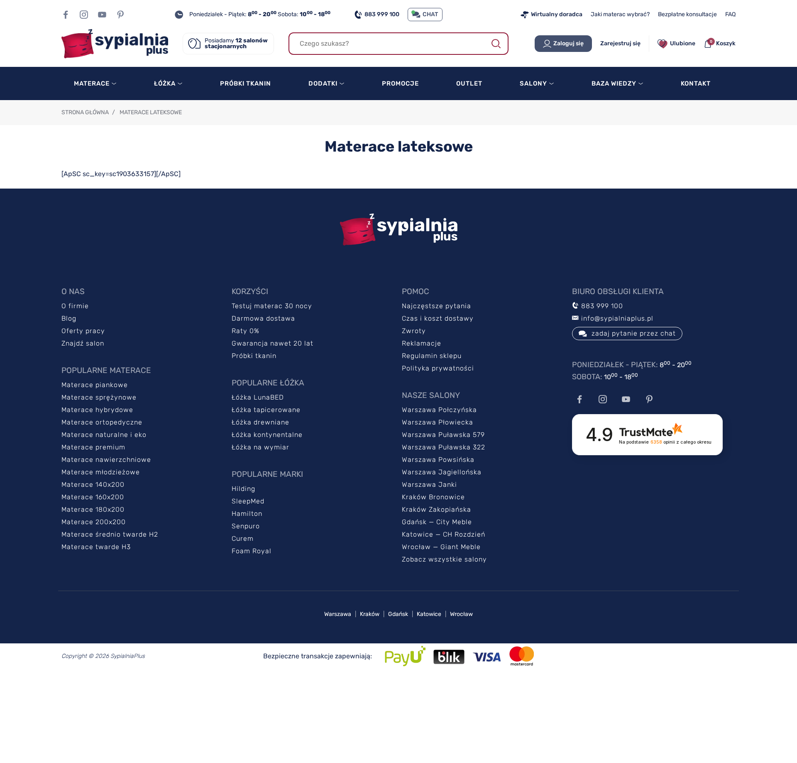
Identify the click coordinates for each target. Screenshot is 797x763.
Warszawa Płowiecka (437, 422)
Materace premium (93, 447)
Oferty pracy (83, 331)
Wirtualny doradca (556, 14)
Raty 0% (245, 331)
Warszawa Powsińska (438, 460)
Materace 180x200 (93, 509)
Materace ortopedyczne (101, 422)
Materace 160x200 (92, 497)
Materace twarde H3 (96, 547)
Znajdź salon (82, 343)
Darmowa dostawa (263, 318)
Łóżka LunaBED (258, 397)
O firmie (75, 306)
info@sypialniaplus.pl (616, 318)
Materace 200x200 (93, 522)
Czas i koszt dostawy (438, 318)
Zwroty (414, 331)
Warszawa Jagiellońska (442, 472)
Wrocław (461, 614)
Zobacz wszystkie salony (444, 559)
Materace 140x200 (93, 484)
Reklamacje (421, 343)
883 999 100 (381, 14)
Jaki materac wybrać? (620, 14)
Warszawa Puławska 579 (443, 435)
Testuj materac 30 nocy (272, 306)
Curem (243, 538)
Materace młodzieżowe (100, 472)
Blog (68, 318)
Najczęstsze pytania (436, 306)
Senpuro (246, 526)
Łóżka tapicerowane (266, 410)
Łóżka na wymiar (260, 447)
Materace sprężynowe (99, 397)
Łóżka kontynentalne (267, 435)
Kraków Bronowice (433, 497)
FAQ (730, 14)
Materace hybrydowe (97, 410)
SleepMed (248, 501)
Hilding (243, 489)
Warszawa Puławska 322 (443, 447)
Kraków (369, 614)
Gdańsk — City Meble (437, 522)
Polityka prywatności (438, 368)
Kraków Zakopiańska (436, 509)
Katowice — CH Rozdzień (443, 534)
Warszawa (337, 614)
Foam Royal (251, 551)
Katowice (429, 614)
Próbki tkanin (254, 356)
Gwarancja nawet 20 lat (272, 343)
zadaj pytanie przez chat (634, 333)
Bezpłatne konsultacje (687, 14)
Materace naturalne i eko (104, 435)
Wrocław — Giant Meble (441, 547)
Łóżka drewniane (260, 422)
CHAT (430, 14)
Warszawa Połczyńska (439, 410)
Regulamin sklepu (432, 356)
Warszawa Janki (429, 484)
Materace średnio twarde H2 (109, 534)
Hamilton (247, 514)
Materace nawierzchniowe (106, 460)
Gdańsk (398, 614)
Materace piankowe (94, 385)
